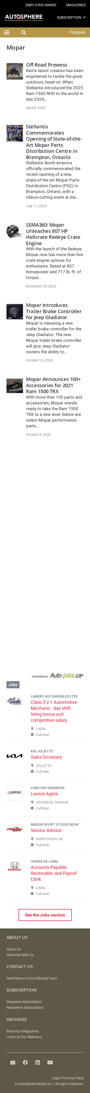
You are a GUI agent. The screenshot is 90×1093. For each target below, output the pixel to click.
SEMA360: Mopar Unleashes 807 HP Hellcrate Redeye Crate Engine (53, 233)
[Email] (12, 1062)
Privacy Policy (73, 1078)
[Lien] (45, 677)
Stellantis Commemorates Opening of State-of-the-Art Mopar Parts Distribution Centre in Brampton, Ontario (54, 141)
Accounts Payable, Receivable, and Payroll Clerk (53, 873)
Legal (56, 1078)
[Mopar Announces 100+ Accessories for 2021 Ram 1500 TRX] (14, 385)
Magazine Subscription (24, 1002)
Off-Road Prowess (46, 64)
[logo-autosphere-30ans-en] (23, 17)
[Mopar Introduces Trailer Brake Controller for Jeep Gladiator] (14, 311)
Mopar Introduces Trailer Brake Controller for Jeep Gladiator (54, 311)
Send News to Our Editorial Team (31, 978)
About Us (13, 949)
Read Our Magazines (22, 1031)
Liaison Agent (44, 793)
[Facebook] (25, 1062)
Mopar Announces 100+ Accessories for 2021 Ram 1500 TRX (53, 385)
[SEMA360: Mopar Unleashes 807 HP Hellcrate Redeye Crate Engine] (14, 231)
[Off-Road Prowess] (14, 71)
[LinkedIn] (38, 1062)
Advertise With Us (20, 955)
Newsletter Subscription (25, 1007)
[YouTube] (50, 1062)
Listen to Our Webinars (24, 1037)
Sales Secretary (46, 757)
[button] (84, 17)
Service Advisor (46, 830)
